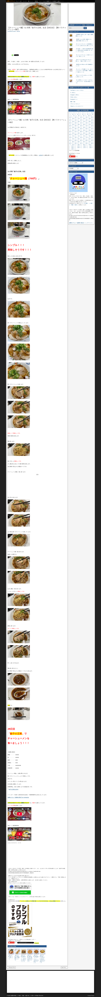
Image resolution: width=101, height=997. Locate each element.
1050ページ (73, 147)
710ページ (80, 136)
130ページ (82, 117)
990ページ (85, 144)
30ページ (79, 114)
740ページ (71, 137)
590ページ (88, 131)
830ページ (71, 140)
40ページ (84, 114)
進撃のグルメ (10, 1)
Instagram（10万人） (75, 94)
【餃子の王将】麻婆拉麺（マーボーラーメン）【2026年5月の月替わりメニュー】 (36, 959)
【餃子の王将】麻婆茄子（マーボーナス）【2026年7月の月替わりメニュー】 (23, 958)
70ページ (75, 115)
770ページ (88, 137)
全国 (19, 31)
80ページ (80, 115)
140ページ (88, 117)
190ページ (91, 118)
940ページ (82, 143)
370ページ (91, 124)
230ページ (88, 120)
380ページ (71, 125)
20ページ (74, 114)
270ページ (85, 121)
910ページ (91, 141)
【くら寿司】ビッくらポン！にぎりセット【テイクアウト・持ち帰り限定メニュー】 (84, 81)
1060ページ (79, 147)
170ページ (80, 118)
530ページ (80, 130)
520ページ (74, 130)
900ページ (85, 141)
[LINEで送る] (12, 55)
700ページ (74, 136)
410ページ (88, 125)
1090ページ (73, 149)
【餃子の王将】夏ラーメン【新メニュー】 (10, 957)
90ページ (85, 115)
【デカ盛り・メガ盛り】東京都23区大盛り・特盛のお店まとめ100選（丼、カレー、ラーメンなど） (84, 50)
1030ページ (85, 146)
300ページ (77, 123)
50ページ (89, 114)
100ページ (90, 115)
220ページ (82, 120)
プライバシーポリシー (75, 103)
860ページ (88, 140)
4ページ (84, 112)
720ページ (85, 136)
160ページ (74, 118)
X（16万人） (73, 92)
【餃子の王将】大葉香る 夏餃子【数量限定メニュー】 (17, 958)
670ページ (82, 134)
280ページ (91, 121)
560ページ (71, 131)
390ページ (77, 125)
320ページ (88, 123)
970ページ (74, 144)
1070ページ (85, 147)
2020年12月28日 (12, 31)
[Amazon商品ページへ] (20, 936)
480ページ (77, 128)
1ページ (70, 112)
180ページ (85, 118)
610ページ (74, 133)
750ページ (77, 137)
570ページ (77, 131)
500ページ (88, 128)
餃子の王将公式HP (13, 789)
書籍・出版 (72, 101)
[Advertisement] (37, 43)
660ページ (77, 134)
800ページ (80, 138)
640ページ (91, 133)
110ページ (71, 117)
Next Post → (64, 967)
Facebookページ (73, 99)
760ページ (82, 137)
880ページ (74, 141)
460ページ (91, 127)
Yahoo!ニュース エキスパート (76, 106)
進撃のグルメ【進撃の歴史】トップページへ (81, 223)
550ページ (91, 130)
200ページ (71, 120)
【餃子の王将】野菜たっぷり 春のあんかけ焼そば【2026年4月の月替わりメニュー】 (42, 959)
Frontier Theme (91, 995)
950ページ (88, 143)
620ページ (80, 133)
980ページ (80, 144)
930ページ (77, 143)
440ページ (80, 127)
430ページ (74, 127)
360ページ (85, 124)
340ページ (74, 124)
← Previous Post (11, 967)
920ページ (71, 143)
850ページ (82, 140)
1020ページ (79, 146)
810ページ (85, 138)
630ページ (85, 133)
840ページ (77, 140)
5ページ (88, 112)
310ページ (82, 123)
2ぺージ (75, 112)
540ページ (85, 130)
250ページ (74, 121)
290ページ (71, 123)
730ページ (91, 136)
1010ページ (73, 146)
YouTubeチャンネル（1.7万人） (77, 90)
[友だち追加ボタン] (20, 895)
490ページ (82, 128)
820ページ (91, 138)
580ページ (82, 131)
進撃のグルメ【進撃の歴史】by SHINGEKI (18, 797)
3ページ (79, 112)
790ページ (74, 138)
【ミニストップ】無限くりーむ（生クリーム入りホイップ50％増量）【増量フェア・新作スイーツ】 (84, 71)
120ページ (77, 117)
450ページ (85, 127)
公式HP (41, 155)
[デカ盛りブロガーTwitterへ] (78, 191)
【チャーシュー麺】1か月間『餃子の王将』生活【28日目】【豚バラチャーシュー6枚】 (37, 28)
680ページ (88, 134)
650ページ (71, 134)
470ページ (71, 128)
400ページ (82, 125)
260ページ (80, 121)
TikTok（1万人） (74, 97)
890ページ (80, 141)
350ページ (80, 124)
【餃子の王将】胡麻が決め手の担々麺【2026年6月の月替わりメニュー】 (30, 958)
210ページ (77, 120)
